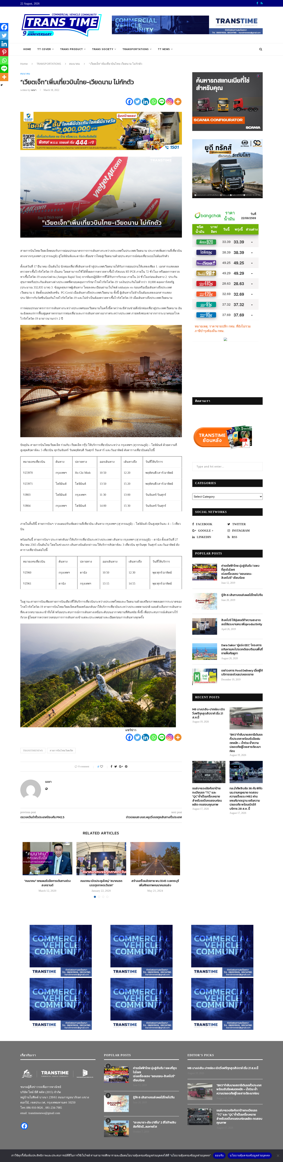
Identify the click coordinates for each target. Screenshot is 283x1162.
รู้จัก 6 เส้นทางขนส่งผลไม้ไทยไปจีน (242, 595)
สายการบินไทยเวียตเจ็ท (61, 750)
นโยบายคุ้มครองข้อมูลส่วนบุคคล (250, 1155)
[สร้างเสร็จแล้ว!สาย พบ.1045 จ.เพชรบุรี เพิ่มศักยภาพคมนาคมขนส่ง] (155, 858)
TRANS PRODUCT (71, 49)
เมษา (33, 90)
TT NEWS (164, 49)
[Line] (161, 101)
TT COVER (44, 49)
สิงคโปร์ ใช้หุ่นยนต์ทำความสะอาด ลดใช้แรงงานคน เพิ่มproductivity (241, 622)
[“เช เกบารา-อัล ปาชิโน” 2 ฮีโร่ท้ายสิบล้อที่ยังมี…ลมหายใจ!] (116, 1128)
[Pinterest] (4, 52)
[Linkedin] (145, 101)
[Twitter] (137, 101)
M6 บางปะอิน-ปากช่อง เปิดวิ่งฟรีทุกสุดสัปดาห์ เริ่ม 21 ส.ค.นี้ (208, 713)
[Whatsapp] (153, 101)
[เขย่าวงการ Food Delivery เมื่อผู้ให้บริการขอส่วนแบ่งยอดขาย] (204, 677)
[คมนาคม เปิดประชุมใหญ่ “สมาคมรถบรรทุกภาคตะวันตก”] (101, 858)
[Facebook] (129, 101)
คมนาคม (74, 64)
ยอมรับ (219, 1155)
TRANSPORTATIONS (135, 49)
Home (27, 49)
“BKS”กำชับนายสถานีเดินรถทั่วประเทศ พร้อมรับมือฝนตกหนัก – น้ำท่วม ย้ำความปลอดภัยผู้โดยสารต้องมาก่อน (246, 743)
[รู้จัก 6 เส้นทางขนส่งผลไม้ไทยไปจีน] (204, 601)
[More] (177, 101)
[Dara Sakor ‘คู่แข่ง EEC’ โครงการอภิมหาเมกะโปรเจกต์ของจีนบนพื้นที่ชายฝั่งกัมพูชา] (204, 651)
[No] (278, 1155)
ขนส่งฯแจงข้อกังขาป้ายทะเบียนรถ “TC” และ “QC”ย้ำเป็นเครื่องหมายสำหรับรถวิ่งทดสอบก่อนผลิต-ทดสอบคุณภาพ (207, 796)
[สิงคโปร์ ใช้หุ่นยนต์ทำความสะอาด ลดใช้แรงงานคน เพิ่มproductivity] (204, 626)
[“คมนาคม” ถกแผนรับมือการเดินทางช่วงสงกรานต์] (47, 858)
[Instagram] (169, 101)
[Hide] (1, 85)
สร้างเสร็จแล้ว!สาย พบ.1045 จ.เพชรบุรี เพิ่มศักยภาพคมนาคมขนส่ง (155, 883)
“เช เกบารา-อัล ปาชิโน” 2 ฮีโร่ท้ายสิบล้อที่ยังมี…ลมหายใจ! (154, 1124)
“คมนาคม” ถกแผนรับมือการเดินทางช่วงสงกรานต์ (47, 883)
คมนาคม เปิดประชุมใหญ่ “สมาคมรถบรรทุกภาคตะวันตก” (101, 883)
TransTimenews (33, 750)
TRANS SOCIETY (102, 49)
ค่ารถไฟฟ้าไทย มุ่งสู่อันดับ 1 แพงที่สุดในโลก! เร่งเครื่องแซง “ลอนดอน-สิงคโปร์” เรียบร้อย (240, 572)
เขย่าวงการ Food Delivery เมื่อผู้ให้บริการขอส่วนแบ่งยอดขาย (242, 673)
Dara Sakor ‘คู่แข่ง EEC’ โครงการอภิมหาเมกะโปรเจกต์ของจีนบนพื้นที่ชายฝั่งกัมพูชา (242, 649)
